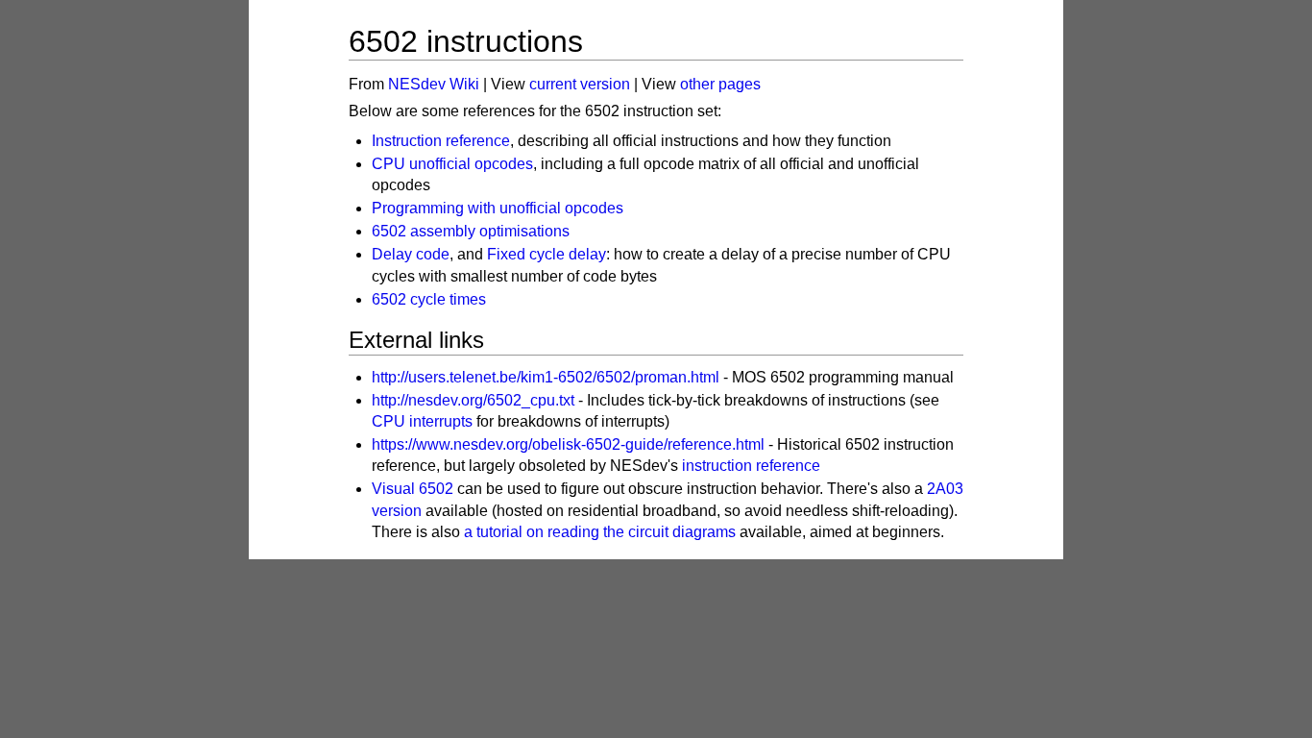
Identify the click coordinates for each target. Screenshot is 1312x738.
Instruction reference (441, 141)
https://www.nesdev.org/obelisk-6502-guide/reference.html (568, 444)
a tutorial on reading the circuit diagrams (600, 532)
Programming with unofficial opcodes (497, 208)
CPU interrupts (422, 421)
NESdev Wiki (433, 84)
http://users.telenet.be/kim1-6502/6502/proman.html (545, 377)
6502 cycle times (429, 299)
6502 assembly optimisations (471, 231)
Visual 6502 (412, 488)
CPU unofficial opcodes (452, 164)
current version (579, 84)
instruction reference (751, 465)
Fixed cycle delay (546, 254)
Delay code (410, 254)
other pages (720, 84)
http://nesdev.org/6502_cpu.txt (473, 400)
